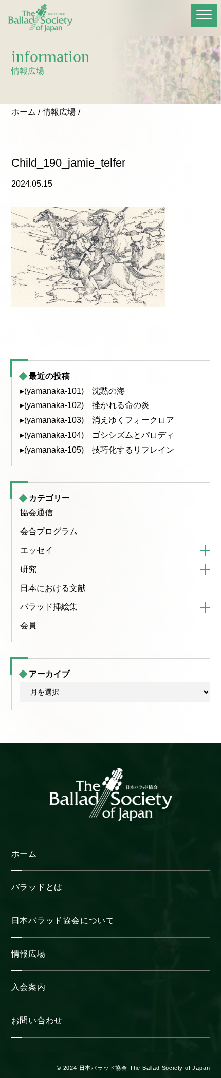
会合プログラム (49, 531)
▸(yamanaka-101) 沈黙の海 (72, 391)
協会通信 (36, 512)
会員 (28, 625)
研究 (28, 569)
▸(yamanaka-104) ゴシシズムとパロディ (97, 435)
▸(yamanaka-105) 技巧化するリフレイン (97, 449)
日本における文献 (53, 588)
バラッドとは (37, 887)
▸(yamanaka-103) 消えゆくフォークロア (97, 420)
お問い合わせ (37, 1020)
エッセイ (36, 550)
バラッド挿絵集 (49, 606)
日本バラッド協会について (63, 920)
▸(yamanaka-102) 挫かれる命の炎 (85, 405)
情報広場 (59, 112)
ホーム (23, 112)
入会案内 (28, 987)
